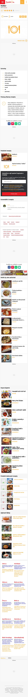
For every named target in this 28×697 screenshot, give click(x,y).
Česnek (22, 229)
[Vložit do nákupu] (23, 17)
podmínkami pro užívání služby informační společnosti (13, 186)
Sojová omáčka (6, 235)
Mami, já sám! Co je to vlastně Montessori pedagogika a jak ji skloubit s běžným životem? (19, 573)
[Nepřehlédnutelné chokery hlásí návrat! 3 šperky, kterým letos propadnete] (8, 603)
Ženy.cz (4, 600)
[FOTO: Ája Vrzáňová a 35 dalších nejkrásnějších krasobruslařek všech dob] (8, 621)
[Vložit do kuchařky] (20, 17)
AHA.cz (4, 563)
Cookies (8, 691)
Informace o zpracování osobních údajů (16, 690)
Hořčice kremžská (7, 231)
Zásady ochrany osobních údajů (13, 189)
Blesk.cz (16, 600)
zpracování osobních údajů (15, 187)
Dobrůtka (5, 223)
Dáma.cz (4, 582)
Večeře (12, 222)
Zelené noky (17, 486)
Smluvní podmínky (5, 189)
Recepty (5, 7)
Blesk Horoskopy (7, 637)
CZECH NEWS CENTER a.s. (16, 687)
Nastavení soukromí (14, 691)
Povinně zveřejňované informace (16, 692)
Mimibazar (17, 563)
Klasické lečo (17, 505)
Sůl (4, 236)
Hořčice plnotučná (16, 231)
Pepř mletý (17, 233)
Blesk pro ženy (18, 582)
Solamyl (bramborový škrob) (17, 235)
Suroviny (3, 68)
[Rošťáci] (14, 38)
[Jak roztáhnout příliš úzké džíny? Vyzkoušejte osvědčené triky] (20, 584)
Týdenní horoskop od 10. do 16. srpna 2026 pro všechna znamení (8, 589)
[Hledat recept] (22, 2)
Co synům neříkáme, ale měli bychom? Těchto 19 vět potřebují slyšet (19, 626)
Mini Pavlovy (17, 499)
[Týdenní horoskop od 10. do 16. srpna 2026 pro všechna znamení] (8, 584)
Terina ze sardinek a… (19, 479)
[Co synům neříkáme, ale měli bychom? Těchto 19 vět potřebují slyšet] (20, 621)
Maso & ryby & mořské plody (15, 216)
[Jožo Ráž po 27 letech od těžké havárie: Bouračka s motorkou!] (20, 603)
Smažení (17, 222)
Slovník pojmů (12, 223)
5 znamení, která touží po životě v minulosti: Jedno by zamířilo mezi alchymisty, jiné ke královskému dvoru (8, 648)
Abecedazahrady (19, 637)
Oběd (8, 222)
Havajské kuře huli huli (19, 492)
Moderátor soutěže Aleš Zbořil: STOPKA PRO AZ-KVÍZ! (7, 571)
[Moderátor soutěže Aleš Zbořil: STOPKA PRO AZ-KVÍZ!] (8, 566)
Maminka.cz (17, 619)
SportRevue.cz (6, 619)
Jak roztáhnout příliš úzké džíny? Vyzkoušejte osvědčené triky (19, 589)
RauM (8, 204)
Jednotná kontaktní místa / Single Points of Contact (13, 692)
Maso (4, 222)
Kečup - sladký (6, 233)
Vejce (7, 236)
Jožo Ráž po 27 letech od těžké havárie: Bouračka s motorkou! (19, 608)
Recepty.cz (3, 658)
